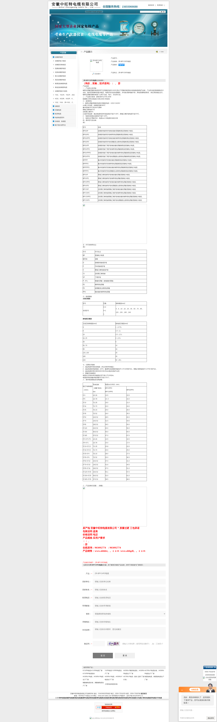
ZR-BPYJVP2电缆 (101, 562)
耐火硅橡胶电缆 (60, 76)
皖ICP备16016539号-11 (135, 696)
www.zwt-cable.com (104, 696)
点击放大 (97, 74)
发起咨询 (211, 718)
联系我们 (160, 5)
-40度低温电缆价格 (111, 684)
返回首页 (151, 5)
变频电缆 (58, 110)
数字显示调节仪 (60, 125)
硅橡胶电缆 (59, 57)
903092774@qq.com (86, 696)
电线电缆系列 (59, 117)
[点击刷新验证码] (113, 644)
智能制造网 (108, 704)
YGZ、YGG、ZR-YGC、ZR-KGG (66, 102)
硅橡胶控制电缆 (60, 65)
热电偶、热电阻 (60, 121)
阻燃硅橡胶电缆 (60, 68)
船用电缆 (58, 114)
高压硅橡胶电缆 (60, 80)
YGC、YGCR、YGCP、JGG (65, 95)
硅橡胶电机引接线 (61, 91)
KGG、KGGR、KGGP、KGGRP (66, 99)
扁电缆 (57, 106)
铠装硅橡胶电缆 (60, 72)
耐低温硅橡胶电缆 (61, 87)
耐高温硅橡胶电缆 (61, 83)
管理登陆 (115, 696)
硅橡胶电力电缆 (60, 61)
